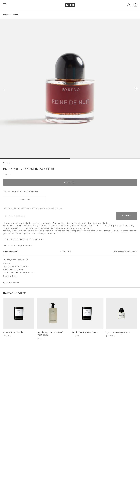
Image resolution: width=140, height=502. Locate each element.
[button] (105, 158)
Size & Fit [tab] (65, 251)
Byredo (7, 163)
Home (5, 14)
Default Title (25, 199)
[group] (70, 88)
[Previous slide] (4, 89)
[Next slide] (136, 89)
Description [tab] (10, 251)
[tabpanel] (70, 271)
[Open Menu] (4, 5)
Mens (15, 14)
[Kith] (70, 5)
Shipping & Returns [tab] (125, 251)
